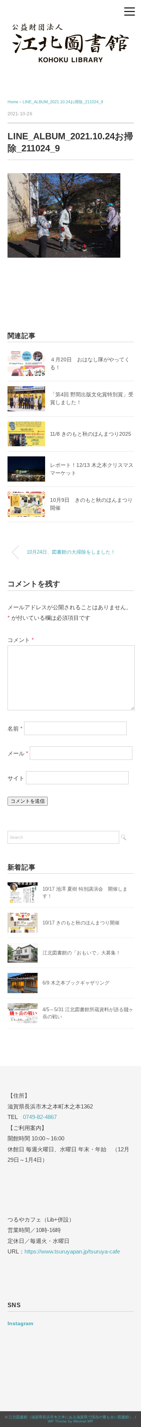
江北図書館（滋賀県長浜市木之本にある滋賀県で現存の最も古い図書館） (71, 1417)
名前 (15, 728)
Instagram (20, 1323)
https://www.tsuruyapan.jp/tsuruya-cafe (72, 1251)
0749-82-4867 (40, 1117)
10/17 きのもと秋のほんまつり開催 (81, 923)
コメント (21, 640)
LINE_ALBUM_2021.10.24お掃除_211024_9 (63, 102)
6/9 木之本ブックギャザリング (75, 983)
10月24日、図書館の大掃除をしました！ (71, 552)
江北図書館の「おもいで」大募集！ (81, 953)
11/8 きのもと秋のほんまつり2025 (90, 434)
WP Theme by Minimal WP (70, 1421)
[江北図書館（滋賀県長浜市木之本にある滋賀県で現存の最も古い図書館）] (71, 24)
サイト (16, 778)
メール (18, 753)
